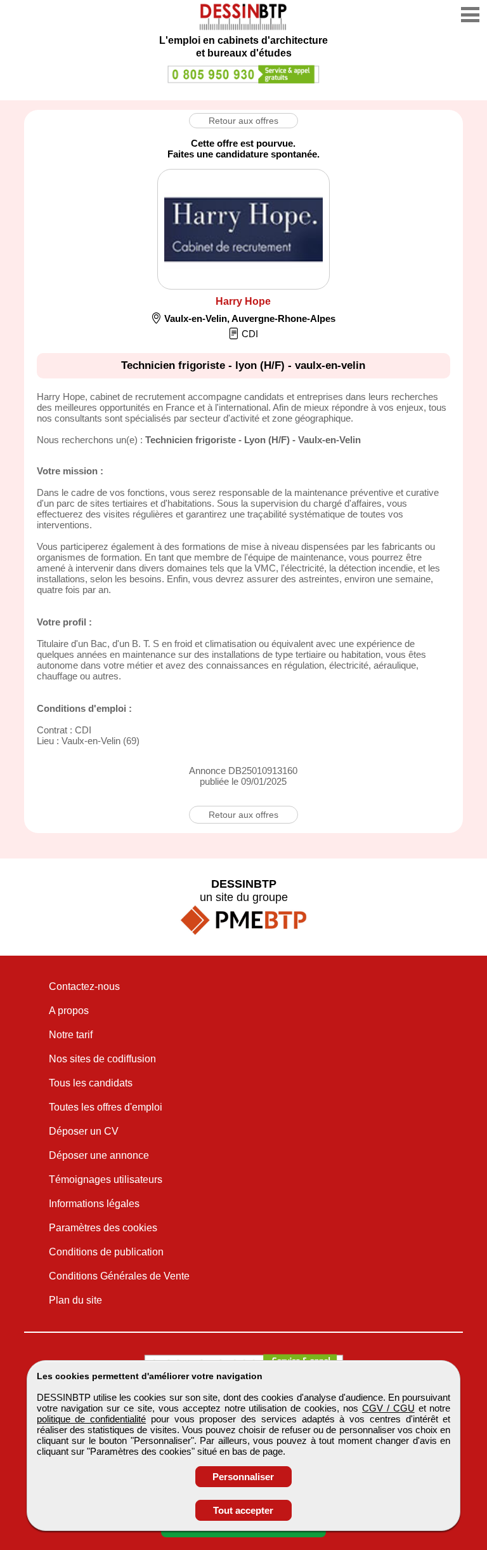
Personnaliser (243, 1476)
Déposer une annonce (99, 1155)
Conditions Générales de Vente (119, 1276)
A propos (69, 1010)
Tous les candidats (91, 1083)
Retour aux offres (243, 121)
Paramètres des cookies (103, 1227)
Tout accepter (243, 1510)
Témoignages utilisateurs (105, 1179)
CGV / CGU (388, 1408)
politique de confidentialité (91, 1418)
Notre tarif (71, 1034)
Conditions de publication (106, 1251)
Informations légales (94, 1203)
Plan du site (75, 1300)
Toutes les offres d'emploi (105, 1107)
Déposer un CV (84, 1131)
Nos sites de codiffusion (102, 1058)
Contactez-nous (84, 986)
